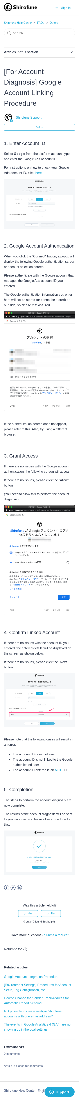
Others (54, 22)
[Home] (20, 10)
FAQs (40, 22)
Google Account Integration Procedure (31, 977)
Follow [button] (39, 127)
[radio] (28, 913)
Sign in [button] (66, 7)
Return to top (13, 949)
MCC (59, 770)
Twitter (13, 887)
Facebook (6, 887)
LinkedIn (19, 887)
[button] (57, 8)
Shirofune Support (28, 117)
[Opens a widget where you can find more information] (59, 1092)
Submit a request (56, 935)
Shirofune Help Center (18, 22)
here (38, 173)
